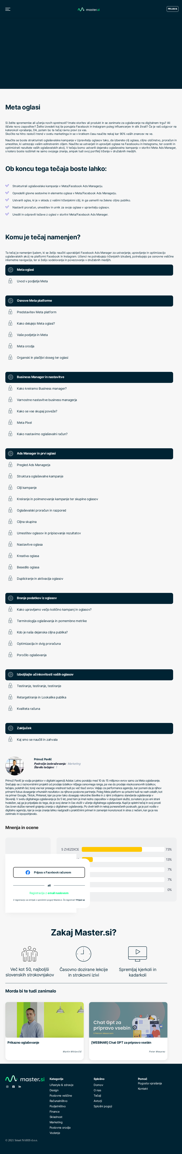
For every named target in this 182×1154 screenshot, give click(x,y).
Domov (98, 1085)
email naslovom (58, 893)
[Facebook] (13, 1086)
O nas (97, 1090)
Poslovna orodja (60, 1127)
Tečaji (97, 1095)
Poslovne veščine (61, 1095)
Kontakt (143, 1088)
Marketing (56, 1122)
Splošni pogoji (103, 1106)
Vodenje (55, 1133)
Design (54, 1090)
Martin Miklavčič (72, 1051)
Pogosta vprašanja (150, 1083)
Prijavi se (80, 900)
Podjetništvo (58, 1106)
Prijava (172, 8)
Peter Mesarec (157, 1051)
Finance (55, 1111)
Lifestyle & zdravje (61, 1085)
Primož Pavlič (43, 759)
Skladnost (56, 1117)
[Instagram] (7, 1086)
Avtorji (98, 1101)
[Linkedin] (19, 1086)
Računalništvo (59, 1101)
